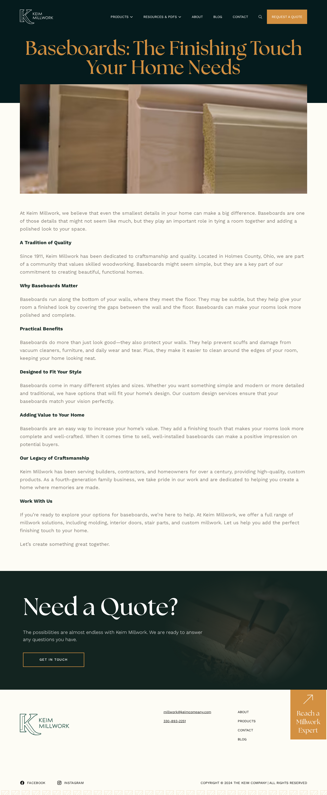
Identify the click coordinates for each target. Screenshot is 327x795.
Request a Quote (287, 16)
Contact (240, 16)
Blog (217, 16)
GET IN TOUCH (53, 659)
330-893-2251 (175, 721)
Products (247, 721)
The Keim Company (250, 782)
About (197, 16)
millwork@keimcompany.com (187, 712)
